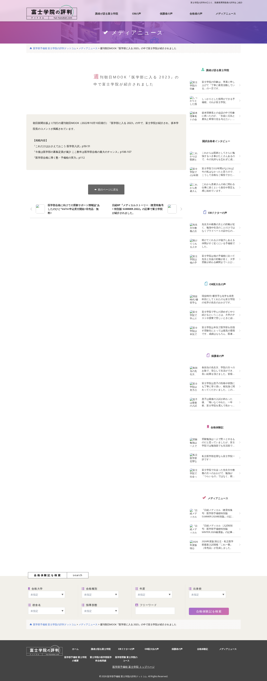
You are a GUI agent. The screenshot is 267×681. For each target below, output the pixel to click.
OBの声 (136, 13)
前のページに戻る (108, 189)
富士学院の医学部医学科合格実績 (101, 659)
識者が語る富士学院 (106, 13)
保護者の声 (166, 13)
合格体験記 (217, 427)
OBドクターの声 (217, 212)
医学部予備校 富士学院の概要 (75, 659)
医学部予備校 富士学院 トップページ (133, 666)
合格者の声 (196, 13)
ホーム (75, 649)
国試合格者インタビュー (216, 141)
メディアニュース (226, 13)
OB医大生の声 (217, 284)
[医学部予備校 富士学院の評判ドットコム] (51, 12)
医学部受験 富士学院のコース (126, 659)
